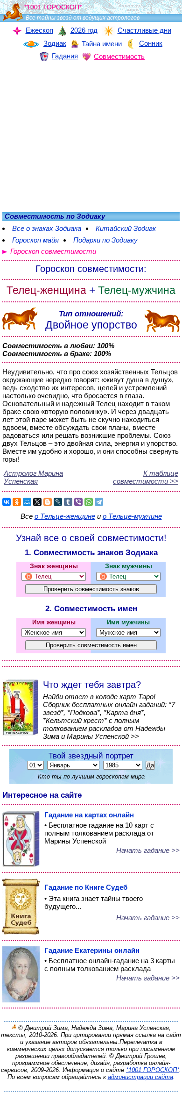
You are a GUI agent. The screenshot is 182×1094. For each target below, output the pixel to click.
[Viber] (78, 502)
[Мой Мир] (27, 502)
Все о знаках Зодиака (46, 228)
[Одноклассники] (17, 502)
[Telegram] (99, 502)
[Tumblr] (68, 502)
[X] (37, 502)
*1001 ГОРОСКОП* (152, 1069)
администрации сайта (140, 1076)
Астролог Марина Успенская (33, 477)
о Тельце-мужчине (132, 516)
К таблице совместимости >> (145, 477)
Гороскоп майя (35, 240)
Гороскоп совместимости (53, 251)
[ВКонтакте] (6, 502)
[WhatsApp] (88, 502)
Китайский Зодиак (126, 228)
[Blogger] (47, 502)
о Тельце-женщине (65, 516)
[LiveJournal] (58, 502)
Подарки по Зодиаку (105, 240)
